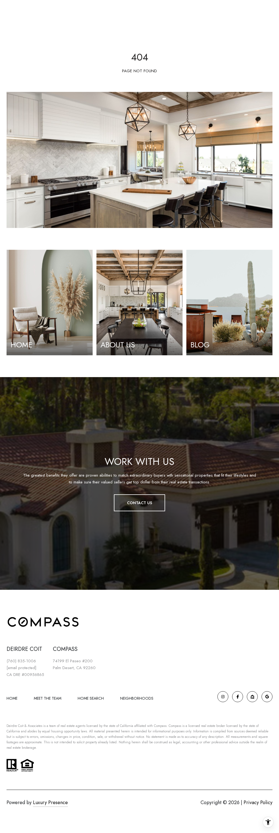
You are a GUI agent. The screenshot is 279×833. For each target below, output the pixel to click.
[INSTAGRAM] (222, 696)
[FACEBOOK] (237, 696)
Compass (175, 725)
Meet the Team (47, 698)
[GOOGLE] (267, 696)
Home (12, 698)
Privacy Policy (258, 802)
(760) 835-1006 (21, 661)
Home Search (91, 698)
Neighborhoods (136, 698)
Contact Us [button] (139, 503)
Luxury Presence (50, 802)
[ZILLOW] (252, 696)
